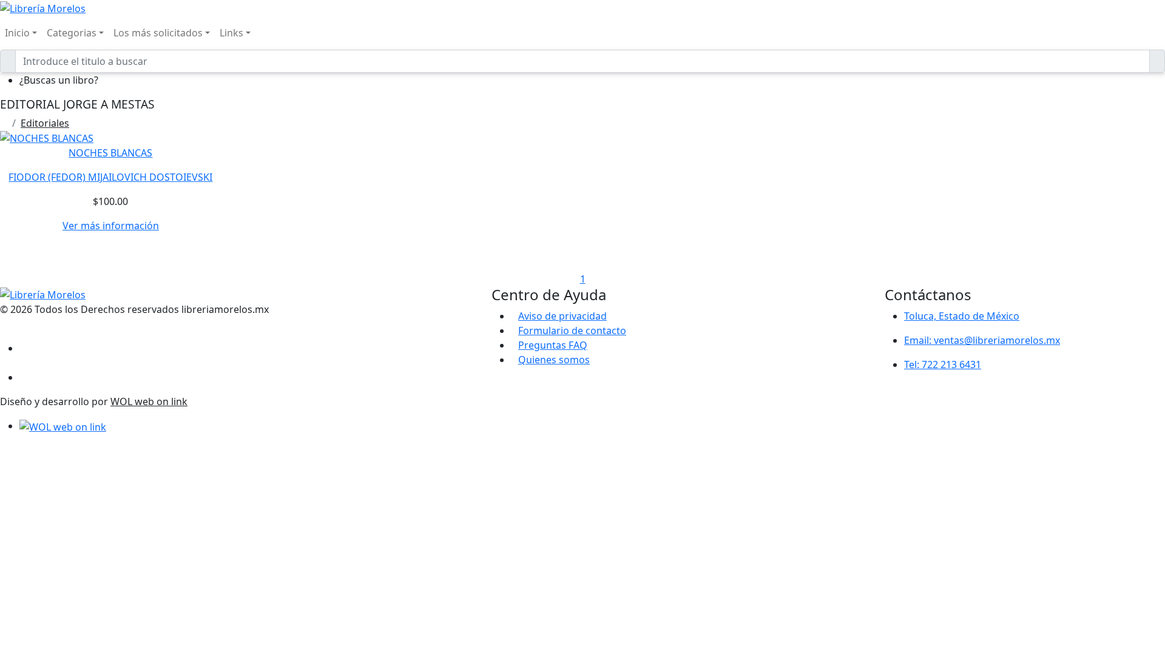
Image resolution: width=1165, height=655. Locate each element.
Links (231, 32)
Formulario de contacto (572, 330)
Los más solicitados (158, 32)
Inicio (17, 32)
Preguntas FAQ (552, 345)
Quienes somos (554, 359)
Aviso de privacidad (562, 316)
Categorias (71, 32)
